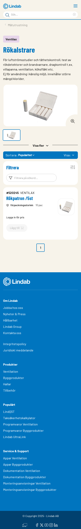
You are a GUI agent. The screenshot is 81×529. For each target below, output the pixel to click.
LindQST (9, 411)
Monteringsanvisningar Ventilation (27, 483)
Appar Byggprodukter (18, 464)
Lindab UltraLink (14, 437)
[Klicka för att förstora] (71, 120)
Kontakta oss (12, 333)
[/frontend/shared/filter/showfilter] (72, 167)
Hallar (7, 384)
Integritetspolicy (14, 344)
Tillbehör (9, 390)
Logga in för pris (15, 217)
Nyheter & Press (14, 314)
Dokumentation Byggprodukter (24, 477)
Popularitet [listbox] (25, 155)
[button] (11, 135)
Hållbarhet (10, 320)
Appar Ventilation (15, 458)
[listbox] (73, 155)
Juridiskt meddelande (18, 350)
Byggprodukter (13, 378)
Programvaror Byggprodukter (23, 430)
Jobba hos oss (13, 307)
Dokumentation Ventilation (21, 470)
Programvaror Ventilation (20, 424)
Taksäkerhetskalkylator (19, 418)
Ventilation (10, 371)
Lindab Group (12, 326)
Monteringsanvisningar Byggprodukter (29, 489)
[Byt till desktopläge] (24, 524)
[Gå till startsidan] (12, 6)
